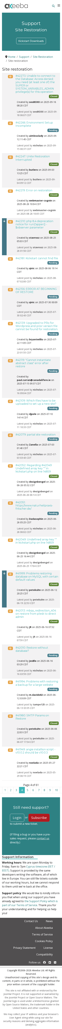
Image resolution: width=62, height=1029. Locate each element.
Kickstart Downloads (31, 41)
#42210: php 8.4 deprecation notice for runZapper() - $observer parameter (34, 224)
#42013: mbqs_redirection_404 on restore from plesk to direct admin (36, 613)
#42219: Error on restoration (34, 190)
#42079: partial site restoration (36, 434)
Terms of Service (42, 934)
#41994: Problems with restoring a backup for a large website (37, 683)
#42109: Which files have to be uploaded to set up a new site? (36, 402)
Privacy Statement (24, 948)
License (48, 948)
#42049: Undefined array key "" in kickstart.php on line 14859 (36, 541)
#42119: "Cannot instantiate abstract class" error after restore (33, 363)
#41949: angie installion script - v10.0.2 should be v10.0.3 (35, 751)
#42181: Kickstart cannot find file (37, 258)
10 (56, 790)
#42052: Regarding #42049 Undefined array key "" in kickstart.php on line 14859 (34, 468)
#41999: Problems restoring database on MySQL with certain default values (37, 576)
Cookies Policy (44, 941)
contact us (43, 838)
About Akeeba (44, 928)
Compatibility (44, 954)
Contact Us (31, 921)
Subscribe (39, 817)
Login (17, 817)
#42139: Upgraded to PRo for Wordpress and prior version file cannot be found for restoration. (37, 326)
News (49, 921)
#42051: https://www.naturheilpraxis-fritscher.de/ (34, 505)
